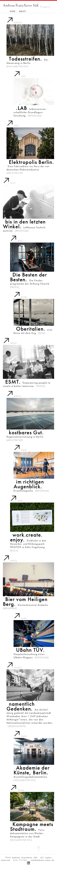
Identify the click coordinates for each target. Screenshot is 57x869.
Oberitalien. (30, 329)
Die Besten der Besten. (28, 277)
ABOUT (22, 11)
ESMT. (12, 382)
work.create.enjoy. (26, 537)
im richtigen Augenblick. (29, 484)
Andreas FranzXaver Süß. (21, 5)
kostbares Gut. (26, 432)
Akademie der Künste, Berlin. (32, 770)
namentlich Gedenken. (21, 706)
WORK (12, 11)
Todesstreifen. (25, 58)
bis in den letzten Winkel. (24, 224)
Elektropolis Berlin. (31, 162)
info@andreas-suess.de (42, 860)
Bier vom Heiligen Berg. (25, 601)
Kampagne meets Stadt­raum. (31, 826)
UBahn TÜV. (30, 650)
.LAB (21, 108)
